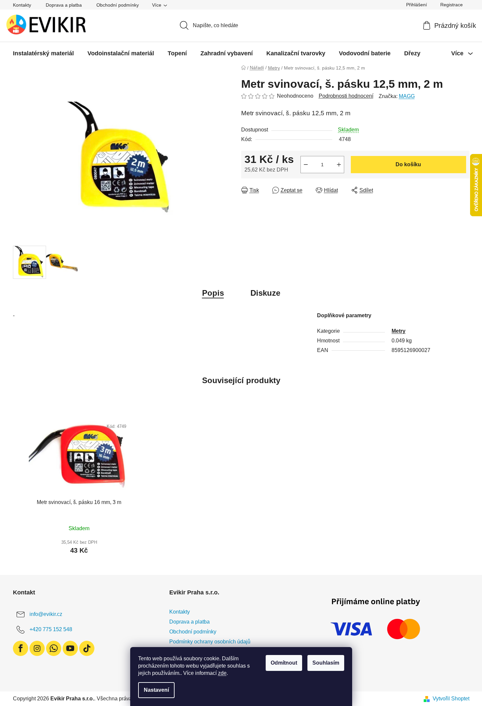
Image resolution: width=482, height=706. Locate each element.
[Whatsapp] (53, 648)
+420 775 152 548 (50, 629)
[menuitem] (43, 53)
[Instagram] (37, 648)
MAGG (407, 96)
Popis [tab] (213, 292)
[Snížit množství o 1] (306, 164)
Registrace (451, 4)
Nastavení (156, 690)
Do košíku (408, 164)
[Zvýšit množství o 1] (339, 164)
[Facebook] (20, 648)
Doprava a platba (64, 5)
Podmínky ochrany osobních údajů (209, 641)
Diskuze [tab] (265, 292)
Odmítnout (284, 663)
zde (222, 673)
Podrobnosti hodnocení (346, 96)
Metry (398, 331)
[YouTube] (70, 648)
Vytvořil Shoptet (451, 698)
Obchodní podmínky (117, 5)
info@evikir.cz (45, 614)
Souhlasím (325, 663)
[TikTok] (86, 648)
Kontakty (22, 5)
